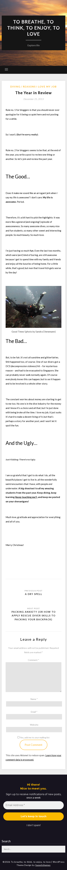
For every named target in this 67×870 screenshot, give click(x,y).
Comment (33, 660)
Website (34, 724)
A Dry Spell (33, 594)
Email (34, 711)
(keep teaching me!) (26, 497)
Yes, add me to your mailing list (34, 737)
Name (34, 699)
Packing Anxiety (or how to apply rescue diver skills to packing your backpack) (34, 615)
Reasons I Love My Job (40, 86)
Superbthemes (42, 865)
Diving (15, 86)
